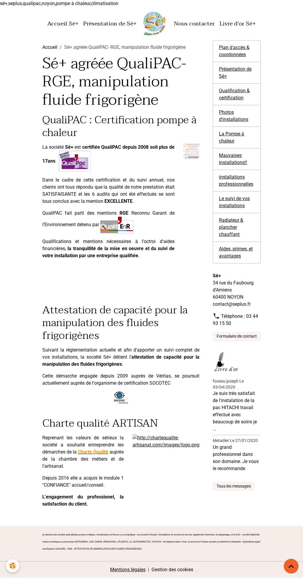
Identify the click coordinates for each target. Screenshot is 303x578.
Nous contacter (194, 23)
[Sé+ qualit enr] (116, 224)
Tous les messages (234, 486)
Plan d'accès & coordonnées (234, 51)
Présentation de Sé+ (109, 23)
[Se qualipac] (75, 161)
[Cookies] (12, 565)
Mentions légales (128, 569)
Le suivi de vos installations (234, 202)
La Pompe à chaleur (231, 137)
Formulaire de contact (237, 336)
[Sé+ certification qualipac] (191, 151)
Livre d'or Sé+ (238, 23)
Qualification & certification (234, 94)
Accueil (49, 47)
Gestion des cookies (172, 569)
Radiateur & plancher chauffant (231, 227)
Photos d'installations (233, 115)
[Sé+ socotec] (120, 397)
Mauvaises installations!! (233, 159)
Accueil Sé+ (62, 23)
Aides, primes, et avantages (236, 252)
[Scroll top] (291, 566)
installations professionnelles (236, 180)
